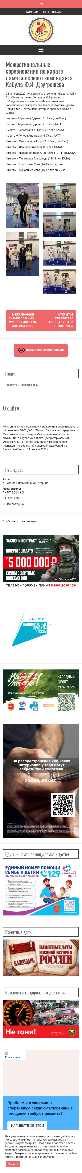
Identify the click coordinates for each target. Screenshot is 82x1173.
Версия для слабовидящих (44, 349)
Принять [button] (13, 1164)
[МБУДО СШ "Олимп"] (41, 29)
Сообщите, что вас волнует (20, 521)
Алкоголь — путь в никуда (44, 11)
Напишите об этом (27, 1125)
